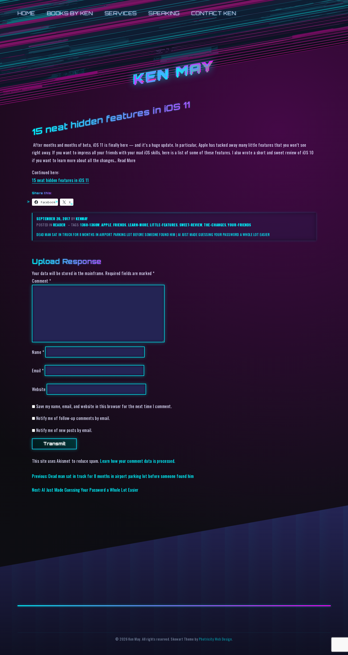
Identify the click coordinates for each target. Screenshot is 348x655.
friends (119, 224)
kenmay (82, 218)
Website (39, 389)
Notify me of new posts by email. (64, 430)
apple (106, 224)
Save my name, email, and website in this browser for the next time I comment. (104, 406)
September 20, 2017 (53, 218)
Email (38, 370)
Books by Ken (70, 13)
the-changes (215, 224)
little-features (164, 224)
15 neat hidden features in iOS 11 (60, 180)
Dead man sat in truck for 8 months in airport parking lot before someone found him (105, 234)
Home (26, 13)
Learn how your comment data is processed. (137, 461)
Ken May (174, 73)
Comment (41, 280)
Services (121, 13)
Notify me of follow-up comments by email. (73, 418)
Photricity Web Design (215, 639)
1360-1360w (89, 224)
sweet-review (190, 224)
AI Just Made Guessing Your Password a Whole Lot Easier (224, 234)
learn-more (138, 224)
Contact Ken (213, 13)
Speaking (163, 13)
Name (38, 352)
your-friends (239, 224)
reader (59, 224)
